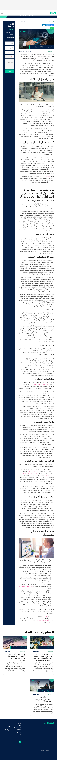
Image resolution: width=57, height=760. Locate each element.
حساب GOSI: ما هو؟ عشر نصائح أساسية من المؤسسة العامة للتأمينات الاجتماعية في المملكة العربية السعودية (43, 657)
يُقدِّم (10, 71)
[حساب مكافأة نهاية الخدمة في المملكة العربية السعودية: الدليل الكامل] (42, 680)
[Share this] (52, 25)
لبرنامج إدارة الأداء (45, 176)
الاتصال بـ (44, 616)
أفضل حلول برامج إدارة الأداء (41, 384)
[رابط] (52, 13)
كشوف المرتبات (32, 471)
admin (52, 51)
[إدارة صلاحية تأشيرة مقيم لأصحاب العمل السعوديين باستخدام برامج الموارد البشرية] (15, 636)
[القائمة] (2, 12)
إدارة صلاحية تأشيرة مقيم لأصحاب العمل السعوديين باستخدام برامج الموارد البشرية (16, 657)
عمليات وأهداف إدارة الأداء (26, 586)
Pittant (26, 204)
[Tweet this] (48, 25)
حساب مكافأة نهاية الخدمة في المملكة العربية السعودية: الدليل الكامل (42, 699)
